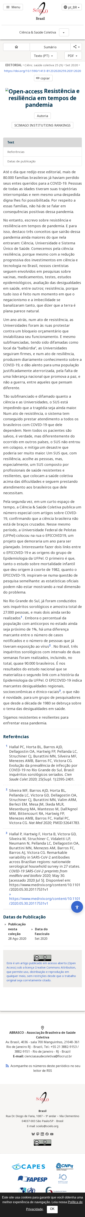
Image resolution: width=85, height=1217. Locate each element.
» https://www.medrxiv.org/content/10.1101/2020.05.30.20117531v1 (44, 899)
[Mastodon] (37, 1134)
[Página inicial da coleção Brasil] (42, 1103)
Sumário (50, 47)
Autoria (42, 116)
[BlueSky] (33, 1134)
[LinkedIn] (42, 1134)
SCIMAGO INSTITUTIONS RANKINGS (42, 125)
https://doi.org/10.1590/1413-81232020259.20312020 (42, 71)
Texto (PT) (41, 56)
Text (10, 142)
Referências (16, 152)
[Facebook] (47, 1134)
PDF (71, 56)
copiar (43, 78)
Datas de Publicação (21, 161)
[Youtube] (51, 1134)
